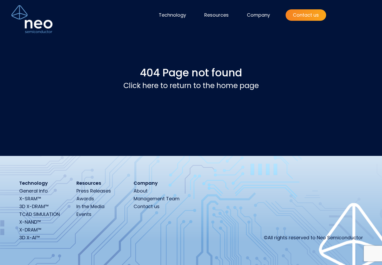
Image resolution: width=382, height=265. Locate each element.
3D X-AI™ (29, 237)
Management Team (157, 198)
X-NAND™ (30, 222)
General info (33, 191)
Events (83, 214)
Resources (216, 15)
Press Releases (93, 191)
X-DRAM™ (30, 230)
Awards (85, 198)
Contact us (306, 15)
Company (258, 15)
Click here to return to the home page (191, 86)
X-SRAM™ (30, 198)
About (141, 191)
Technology (172, 15)
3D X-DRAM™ (34, 206)
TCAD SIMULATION (39, 214)
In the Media (90, 206)
